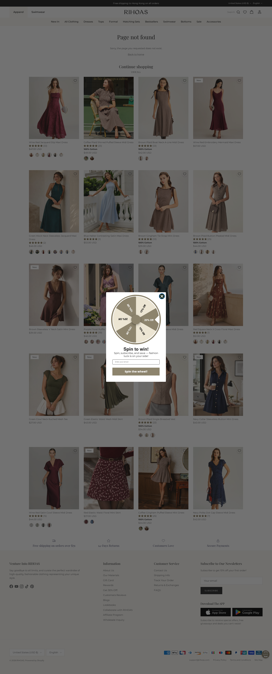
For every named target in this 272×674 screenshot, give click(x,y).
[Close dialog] (162, 296)
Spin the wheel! (136, 371)
